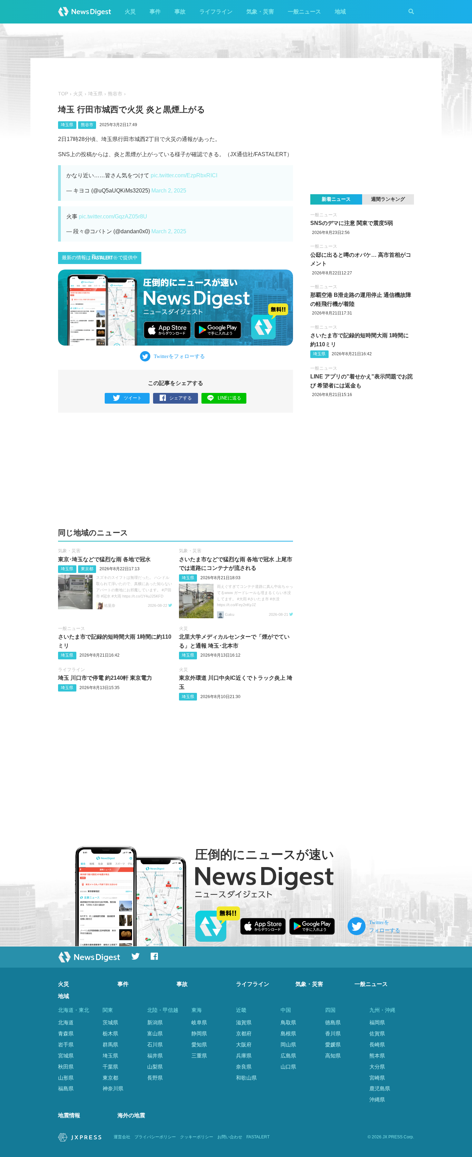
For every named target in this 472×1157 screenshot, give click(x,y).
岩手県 (66, 1044)
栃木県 (110, 1033)
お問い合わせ (229, 1137)
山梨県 (155, 1067)
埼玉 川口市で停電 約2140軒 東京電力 (105, 678)
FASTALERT (258, 1137)
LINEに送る (229, 398)
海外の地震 (131, 1115)
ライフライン (216, 12)
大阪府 (244, 1044)
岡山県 (288, 1044)
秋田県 (66, 1067)
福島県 (66, 1088)
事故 (180, 12)
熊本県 (377, 1056)
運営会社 (122, 1137)
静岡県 (199, 1033)
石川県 (155, 1044)
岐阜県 (199, 1022)
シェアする (180, 398)
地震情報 (69, 1115)
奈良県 (244, 1067)
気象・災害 (260, 12)
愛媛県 (333, 1044)
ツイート (133, 398)
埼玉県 (95, 93)
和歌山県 (246, 1078)
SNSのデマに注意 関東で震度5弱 (351, 223)
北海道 (66, 1022)
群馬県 (110, 1044)
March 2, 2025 (168, 191)
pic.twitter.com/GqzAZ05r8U (113, 216)
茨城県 (110, 1022)
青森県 (66, 1033)
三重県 (199, 1056)
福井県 (155, 1056)
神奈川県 (113, 1088)
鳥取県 (288, 1022)
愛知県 (199, 1044)
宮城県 (66, 1056)
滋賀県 (244, 1022)
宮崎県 (377, 1078)
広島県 (288, 1056)
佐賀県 (377, 1033)
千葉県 (110, 1067)
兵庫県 (244, 1056)
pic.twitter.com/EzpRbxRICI (184, 175)
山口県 (288, 1067)
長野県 (155, 1078)
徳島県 (333, 1022)
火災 (130, 12)
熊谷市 (115, 93)
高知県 (333, 1056)
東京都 (87, 568)
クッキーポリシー (196, 1137)
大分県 (377, 1067)
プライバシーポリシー (155, 1137)
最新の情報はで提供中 (100, 257)
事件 (155, 12)
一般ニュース (304, 12)
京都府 (244, 1033)
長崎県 (377, 1044)
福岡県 (377, 1022)
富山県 (155, 1033)
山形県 (66, 1078)
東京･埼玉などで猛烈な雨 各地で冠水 (104, 559)
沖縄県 (377, 1099)
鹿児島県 (379, 1088)
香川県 (333, 1033)
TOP (63, 93)
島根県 (288, 1033)
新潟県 (155, 1022)
